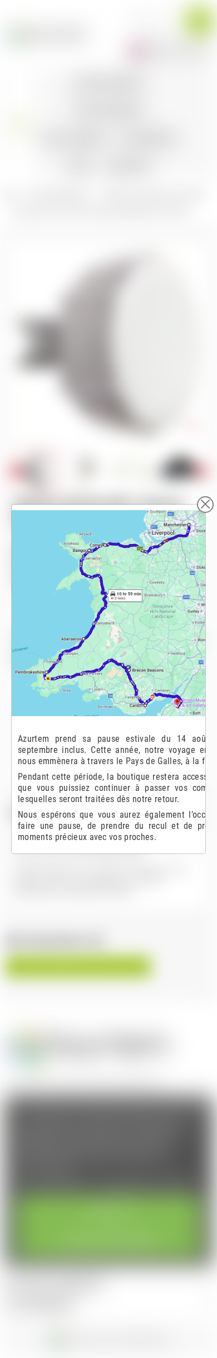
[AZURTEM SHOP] (47, 34)
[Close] (205, 504)
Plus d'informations (53, 1183)
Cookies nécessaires (108, 1241)
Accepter (108, 1211)
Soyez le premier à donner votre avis (78, 966)
